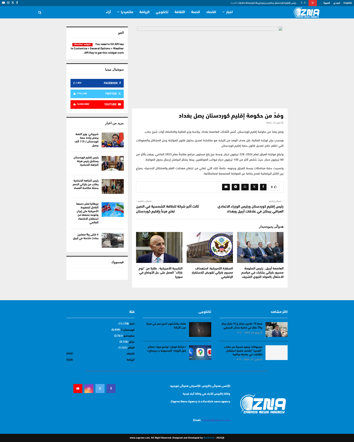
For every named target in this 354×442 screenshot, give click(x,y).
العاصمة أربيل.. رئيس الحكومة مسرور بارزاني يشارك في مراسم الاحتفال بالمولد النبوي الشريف (262, 273)
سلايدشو (129, 335)
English (348, 3)
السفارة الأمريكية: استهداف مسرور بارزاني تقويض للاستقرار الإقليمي (212, 273)
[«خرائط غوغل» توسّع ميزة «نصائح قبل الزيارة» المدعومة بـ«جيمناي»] (200, 352)
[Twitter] (99, 388)
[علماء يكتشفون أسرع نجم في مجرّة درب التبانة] (200, 329)
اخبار (229, 12)
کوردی (336, 3)
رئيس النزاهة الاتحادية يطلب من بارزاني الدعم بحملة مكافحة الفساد (265, 3)
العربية (326, 3)
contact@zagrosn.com (216, 420)
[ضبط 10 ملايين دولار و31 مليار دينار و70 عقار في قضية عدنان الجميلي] (277, 329)
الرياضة (144, 12)
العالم (131, 347)
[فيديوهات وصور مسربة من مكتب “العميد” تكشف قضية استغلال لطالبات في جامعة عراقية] (277, 352)
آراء (108, 12)
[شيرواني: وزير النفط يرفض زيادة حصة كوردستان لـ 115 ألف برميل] (113, 140)
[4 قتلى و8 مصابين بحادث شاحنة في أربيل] (113, 240)
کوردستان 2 (128, 330)
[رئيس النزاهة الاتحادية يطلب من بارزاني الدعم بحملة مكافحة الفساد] (113, 186)
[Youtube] (77, 388)
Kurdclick (208, 438)
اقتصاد (211, 12)
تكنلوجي (162, 12)
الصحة (195, 12)
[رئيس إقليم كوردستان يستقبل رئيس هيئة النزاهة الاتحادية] (113, 163)
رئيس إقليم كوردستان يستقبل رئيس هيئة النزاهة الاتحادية (86, 161)
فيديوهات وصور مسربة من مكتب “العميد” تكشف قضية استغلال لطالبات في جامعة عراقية (243, 350)
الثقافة (180, 12)
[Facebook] (111, 388)
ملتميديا (127, 12)
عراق (132, 341)
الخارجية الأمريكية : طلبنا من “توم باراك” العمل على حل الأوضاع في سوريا (161, 273)
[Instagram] (88, 388)
